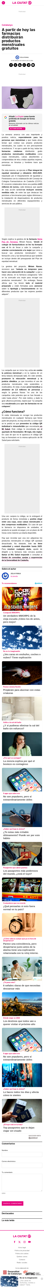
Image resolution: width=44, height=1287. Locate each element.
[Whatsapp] (24, 65)
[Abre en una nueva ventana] (12, 1272)
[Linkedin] (20, 65)
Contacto (22, 1259)
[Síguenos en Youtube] (29, 1242)
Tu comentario (7, 1172)
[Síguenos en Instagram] (24, 1242)
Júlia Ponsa (24, 57)
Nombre (5, 1150)
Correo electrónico (8, 1161)
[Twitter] (15, 65)
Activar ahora (16, 128)
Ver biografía (14, 576)
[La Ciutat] (22, 3)
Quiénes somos (22, 1256)
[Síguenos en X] (19, 1242)
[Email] (33, 65)
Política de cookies (22, 1253)
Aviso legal (22, 1247)
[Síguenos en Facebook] (14, 1242)
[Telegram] (29, 65)
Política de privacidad (22, 1250)
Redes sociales (22, 1262)
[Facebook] (11, 65)
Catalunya (7, 25)
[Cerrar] (42, 1279)
